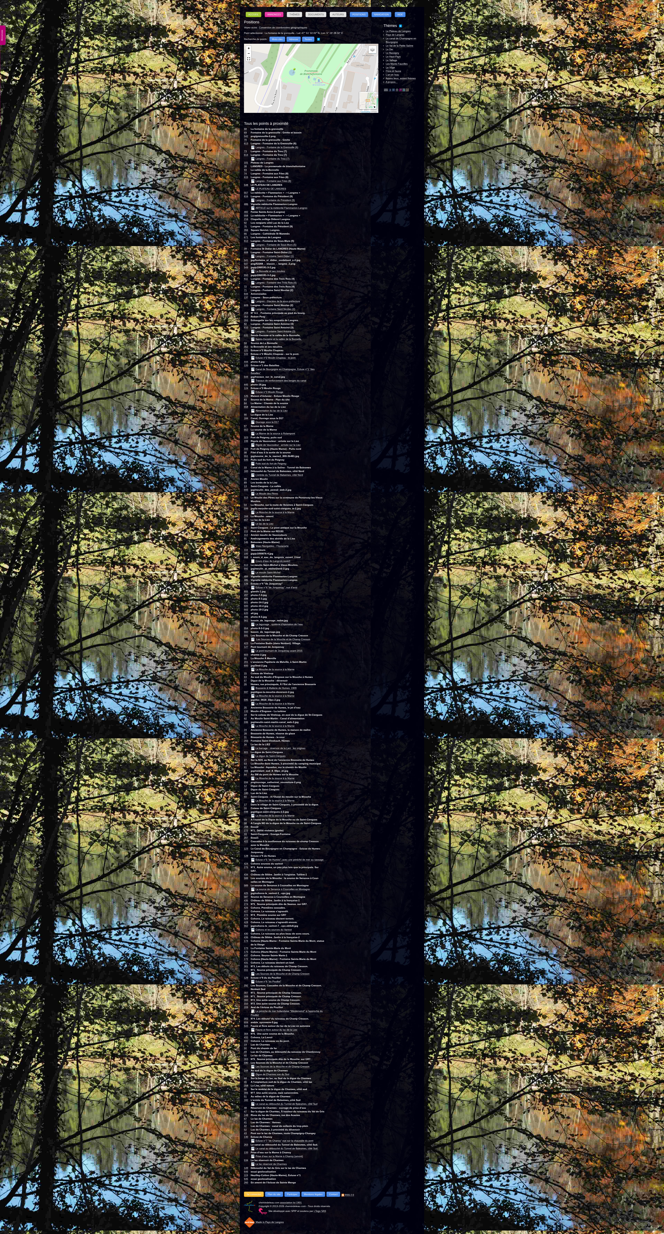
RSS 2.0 (349, 1195)
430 (246, 933)
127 (246, 647)
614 (246, 154)
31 (245, 737)
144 (246, 1070)
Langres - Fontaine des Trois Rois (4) (276, 282)
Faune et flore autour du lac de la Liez (276, 1029)
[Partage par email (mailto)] (386, 89)
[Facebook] (390, 89)
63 (245, 677)
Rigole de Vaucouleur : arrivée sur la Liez (278, 444)
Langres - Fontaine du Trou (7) (272, 158)
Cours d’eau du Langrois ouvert (273, 561)
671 (246, 237)
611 (246, 278)
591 (246, 635)
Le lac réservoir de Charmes (271, 1164)
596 (246, 722)
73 (245, 151)
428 (246, 922)
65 (245, 658)
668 (246, 557)
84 (245, 403)
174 (246, 940)
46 (245, 1089)
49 (245, 1051)
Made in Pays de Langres (269, 1222)
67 (245, 1118)
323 (246, 437)
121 (246, 350)
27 (245, 760)
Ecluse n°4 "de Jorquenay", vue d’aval (276, 587)
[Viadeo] (407, 89)
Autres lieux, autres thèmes (401, 78)
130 (246, 1136)
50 (245, 1048)
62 (245, 718)
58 (245, 823)
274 (246, 904)
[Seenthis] (400, 89)
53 (245, 763)
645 (246, 1178)
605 (246, 591)
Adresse (293, 39)
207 (246, 837)
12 (245, 785)
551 (246, 456)
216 (246, 219)
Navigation (381, 14)
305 (246, 1092)
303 (246, 1059)
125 (246, 396)
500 (246, 606)
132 (246, 711)
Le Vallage (391, 60)
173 (246, 948)
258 (246, 1085)
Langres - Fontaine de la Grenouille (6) (277, 147)
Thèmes (294, 14)
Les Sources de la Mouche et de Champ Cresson (283, 639)
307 (246, 992)
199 (246, 441)
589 (246, 885)
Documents (316, 14)
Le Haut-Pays (393, 56)
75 (245, 226)
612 (246, 241)
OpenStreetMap (365, 112)
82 (245, 323)
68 (245, 129)
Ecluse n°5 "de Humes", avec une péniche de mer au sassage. (290, 859)
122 (246, 354)
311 (246, 970)
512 (246, 565)
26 (245, 684)
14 (245, 789)
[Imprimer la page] (397, 89)
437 (246, 955)
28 (245, 733)
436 (246, 937)
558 (246, 215)
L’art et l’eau (392, 74)
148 (246, 1115)
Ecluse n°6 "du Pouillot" (268, 981)
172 (246, 959)
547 (246, 263)
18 (245, 714)
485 (246, 580)
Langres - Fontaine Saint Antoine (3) (275, 331)
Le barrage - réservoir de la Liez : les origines (280, 748)
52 (245, 1129)
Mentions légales (313, 1194)
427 (246, 911)
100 (246, 553)
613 (246, 143)
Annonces (274, 14)
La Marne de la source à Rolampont (275, 433)
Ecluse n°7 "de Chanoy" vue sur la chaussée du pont (284, 1140)
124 (246, 388)
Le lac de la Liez (264, 523)
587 (246, 896)
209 (246, 1007)
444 (246, 361)
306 (246, 770)
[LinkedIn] (393, 89)
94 (245, 343)
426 (246, 907)
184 (246, 418)
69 (245, 132)
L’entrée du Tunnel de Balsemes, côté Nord (279, 475)
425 (246, 893)
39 (245, 248)
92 (245, 222)
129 (246, 977)
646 (246, 1171)
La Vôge (390, 67)
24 (245, 729)
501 (246, 602)
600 (246, 665)
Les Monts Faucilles (397, 63)
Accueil (253, 14)
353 (246, 316)
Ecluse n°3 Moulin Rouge (269, 392)
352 (246, 346)
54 (245, 504)
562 (246, 925)
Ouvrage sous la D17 (267, 422)
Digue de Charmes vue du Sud (272, 1074)
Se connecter (254, 1194)
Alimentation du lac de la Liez (272, 410)
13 (245, 486)
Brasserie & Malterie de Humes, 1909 (276, 688)
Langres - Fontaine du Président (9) (275, 200)
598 (246, 811)
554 (246, 628)
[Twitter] (404, 89)
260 (246, 1182)
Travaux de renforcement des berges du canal (281, 380)
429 (246, 918)
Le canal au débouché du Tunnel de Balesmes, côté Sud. (287, 1148)
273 (246, 915)
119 (246, 1175)
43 (245, 1133)
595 (246, 699)
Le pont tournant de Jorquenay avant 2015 (279, 650)
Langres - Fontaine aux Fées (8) (273, 181)
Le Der (389, 49)
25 (245, 707)
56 (245, 819)
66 (245, 233)
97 (245, 426)
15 (245, 673)
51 (245, 1096)
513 (246, 497)
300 (246, 1000)
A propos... (392, 82)
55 (245, 527)
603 (246, 654)
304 (246, 1033)
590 (246, 1062)
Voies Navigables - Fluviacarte (272, 546)
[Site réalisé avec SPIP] (263, 1211)
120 (246, 365)
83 (245, 399)
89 (245, 482)
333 (246, 448)
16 (245, 808)
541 (246, 260)
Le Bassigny (392, 53)
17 (245, 804)
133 (246, 1152)
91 (245, 538)
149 (246, 1168)
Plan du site (274, 1194)
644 (246, 293)
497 (246, 595)
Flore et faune (393, 71)
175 (246, 951)
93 (245, 170)
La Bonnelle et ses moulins (270, 271)
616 (246, 196)
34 (245, 744)
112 (246, 535)
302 (246, 1018)
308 (246, 996)
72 (245, 286)
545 (246, 459)
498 (246, 598)
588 (246, 878)
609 (246, 305)
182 (246, 1100)
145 (246, 542)
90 (245, 414)
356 (246, 230)
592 (246, 568)
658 (246, 406)
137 (246, 297)
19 (245, 1044)
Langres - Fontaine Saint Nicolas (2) (275, 309)
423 (246, 643)
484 (246, 576)
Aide (400, 14)
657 (246, 519)
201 (246, 662)
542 (246, 136)
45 (245, 1082)
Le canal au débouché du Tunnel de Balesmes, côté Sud (286, 1103)
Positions (359, 14)
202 (246, 740)
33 (245, 467)
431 (246, 962)
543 (246, 1026)
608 (246, 252)
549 (246, 267)
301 (246, 966)
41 (245, 1122)
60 (245, 796)
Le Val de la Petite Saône (399, 45)
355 (246, 320)
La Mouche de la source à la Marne (275, 512)
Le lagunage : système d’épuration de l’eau (279, 624)
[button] (293, 70)
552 (246, 429)
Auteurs (338, 14)
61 (245, 767)
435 (246, 900)
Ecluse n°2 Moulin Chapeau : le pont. (276, 357)
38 (245, 166)
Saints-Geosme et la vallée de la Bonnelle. (279, 339)
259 (246, 313)
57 (245, 680)
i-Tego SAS (320, 1211)
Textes (308, 39)
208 (246, 826)
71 (245, 290)
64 (245, 774)
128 (246, 855)
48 (245, 1107)
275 (246, 867)
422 (246, 841)
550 (246, 275)
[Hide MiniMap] (374, 106)
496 (246, 616)
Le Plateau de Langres (398, 31)
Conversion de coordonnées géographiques (283, 27)
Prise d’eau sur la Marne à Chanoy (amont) (279, 1156)
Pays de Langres (395, 34)
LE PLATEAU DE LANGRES (271, 188)
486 (246, 204)
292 (246, 985)
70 (245, 139)
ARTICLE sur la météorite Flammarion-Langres (281, 208)
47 (245, 1111)
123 (246, 848)
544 (246, 376)
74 (245, 173)
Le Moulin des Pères (267, 493)
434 (246, 874)
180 (246, 793)
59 (245, 834)
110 (246, 550)
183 (246, 471)
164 (246, 516)
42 (245, 1126)
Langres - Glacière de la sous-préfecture (278, 301)
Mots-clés (277, 39)
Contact (333, 1194)
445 (246, 384)
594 (246, 782)
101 (246, 162)
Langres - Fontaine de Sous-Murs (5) (276, 244)
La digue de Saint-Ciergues (270, 756)
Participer (292, 1194)
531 (246, 335)
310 (246, 1003)
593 (246, 489)
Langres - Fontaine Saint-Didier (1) (275, 256)
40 (245, 1055)
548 (246, 185)
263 (246, 1144)
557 (246, 192)
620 (246, 613)
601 (246, 752)
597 (246, 692)
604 (246, 1022)
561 (246, 620)
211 (246, 531)
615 (246, 177)
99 (245, 479)
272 (246, 830)
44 (245, 1078)
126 (246, 583)
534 (246, 1160)
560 (246, 631)
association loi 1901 (291, 1202)
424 (246, 863)
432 (246, 1041)
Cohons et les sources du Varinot (274, 929)
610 (246, 327)
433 (246, 1037)
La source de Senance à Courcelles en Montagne (283, 889)
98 (245, 452)
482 (246, 212)
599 (246, 508)
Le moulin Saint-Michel (268, 572)
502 (246, 609)
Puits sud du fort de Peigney (271, 463)
